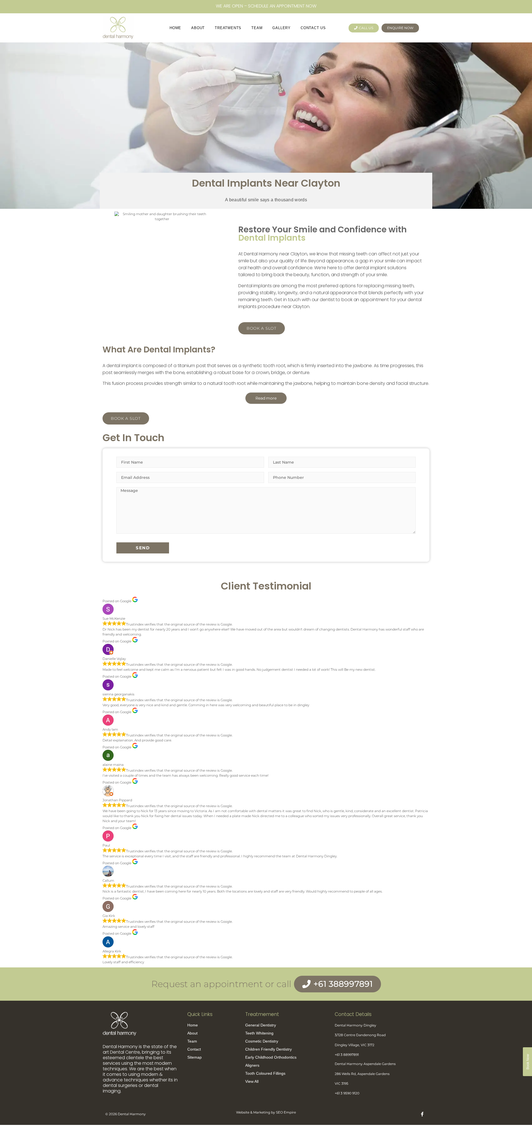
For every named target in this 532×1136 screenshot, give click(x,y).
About (198, 28)
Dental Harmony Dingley (355, 1025)
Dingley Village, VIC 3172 (354, 1045)
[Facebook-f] (422, 1114)
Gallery (281, 28)
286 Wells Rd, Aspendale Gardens (362, 1074)
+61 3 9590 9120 (347, 1093)
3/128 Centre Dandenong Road (361, 1035)
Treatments (228, 28)
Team (256, 28)
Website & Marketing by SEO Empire (266, 1112)
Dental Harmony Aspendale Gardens (365, 1064)
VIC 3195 (341, 1083)
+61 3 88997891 (347, 1055)
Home (175, 28)
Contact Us (313, 28)
